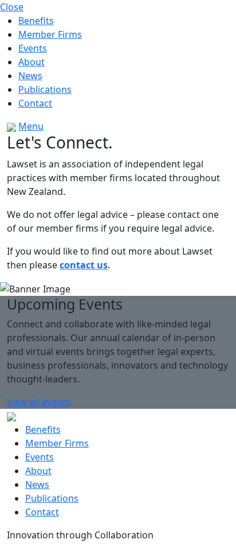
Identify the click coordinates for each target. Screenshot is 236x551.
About (31, 62)
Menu (31, 126)
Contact (35, 103)
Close (11, 7)
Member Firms (50, 34)
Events (32, 48)
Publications (45, 89)
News (30, 75)
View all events (38, 402)
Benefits (36, 20)
